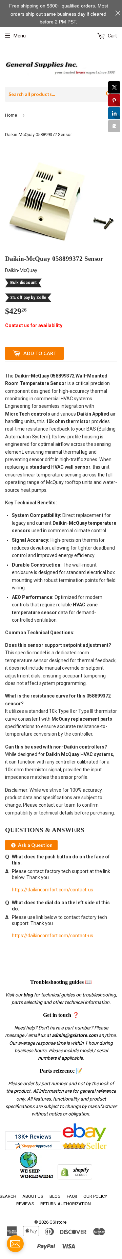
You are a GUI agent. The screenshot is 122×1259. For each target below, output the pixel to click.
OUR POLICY (95, 1196)
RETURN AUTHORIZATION (65, 1203)
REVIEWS (25, 1203)
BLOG (55, 1196)
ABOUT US (32, 1196)
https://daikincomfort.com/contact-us (52, 889)
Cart (112, 35)
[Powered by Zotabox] (114, 126)
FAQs (72, 1196)
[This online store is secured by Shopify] (75, 1177)
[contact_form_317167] (15, 1243)
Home (11, 115)
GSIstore (57, 1222)
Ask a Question (35, 845)
